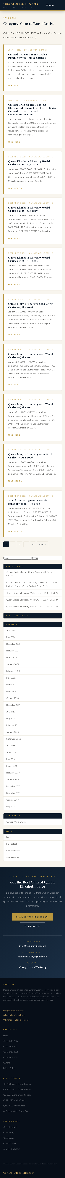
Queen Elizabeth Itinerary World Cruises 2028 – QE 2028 (29, 162)
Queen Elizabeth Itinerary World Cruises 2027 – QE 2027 (29, 209)
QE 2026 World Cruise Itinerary (17, 1095)
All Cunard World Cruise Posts (16, 1111)
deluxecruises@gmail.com (32, 956)
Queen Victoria (9, 1143)
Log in (8, 837)
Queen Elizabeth (10, 1127)
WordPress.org (12, 857)
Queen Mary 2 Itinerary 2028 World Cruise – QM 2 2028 (30, 305)
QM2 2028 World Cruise (14, 1100)
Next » (42, 544)
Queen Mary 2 (9, 1132)
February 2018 (13, 773)
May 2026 (11, 637)
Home (5, 1035)
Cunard (6, 1063)
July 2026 (10, 630)
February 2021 (13, 691)
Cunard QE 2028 (10, 1052)
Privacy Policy (9, 1068)
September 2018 (13, 739)
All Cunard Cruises (11, 1149)
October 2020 (12, 698)
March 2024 (12, 657)
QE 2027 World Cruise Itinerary (17, 1089)
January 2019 (12, 732)
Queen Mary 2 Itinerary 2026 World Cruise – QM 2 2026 (30, 455)
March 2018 (12, 766)
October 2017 (12, 800)
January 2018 (12, 779)
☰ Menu (50, 5)
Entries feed (11, 844)
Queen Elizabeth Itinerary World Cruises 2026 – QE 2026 (29, 259)
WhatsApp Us (32, 926)
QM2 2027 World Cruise (14, 1105)
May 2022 (11, 678)
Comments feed (13, 850)
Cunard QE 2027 (10, 1046)
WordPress (42, 1164)
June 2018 (11, 752)
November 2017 (13, 793)
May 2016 (11, 806)
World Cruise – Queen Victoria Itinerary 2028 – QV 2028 (27, 502)
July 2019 (10, 712)
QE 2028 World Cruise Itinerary (17, 1084)
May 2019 (11, 718)
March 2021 (12, 684)
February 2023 (13, 671)
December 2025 (13, 644)
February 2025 (13, 650)
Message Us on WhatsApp (33, 967)
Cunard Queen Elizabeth (19, 1164)
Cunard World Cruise (36, 50)
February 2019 (13, 725)
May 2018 (11, 759)
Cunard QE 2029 (10, 1057)
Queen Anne (8, 1138)
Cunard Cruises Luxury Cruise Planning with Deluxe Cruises (27, 56)
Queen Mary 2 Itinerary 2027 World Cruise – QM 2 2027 (30, 355)
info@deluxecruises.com (32, 945)
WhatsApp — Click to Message (16, 1020)
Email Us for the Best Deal (32, 917)
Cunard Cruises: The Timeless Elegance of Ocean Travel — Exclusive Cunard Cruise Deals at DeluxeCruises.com (32, 109)
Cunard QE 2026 (10, 1041)
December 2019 (13, 705)
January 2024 (12, 664)
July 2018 (10, 745)
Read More (14, 85)
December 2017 (13, 786)
